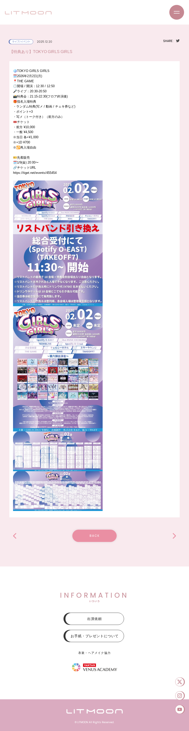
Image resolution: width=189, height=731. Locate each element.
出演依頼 (94, 619)
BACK (95, 536)
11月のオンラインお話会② (14, 536)
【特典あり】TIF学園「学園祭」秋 (174, 536)
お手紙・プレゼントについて (95, 636)
